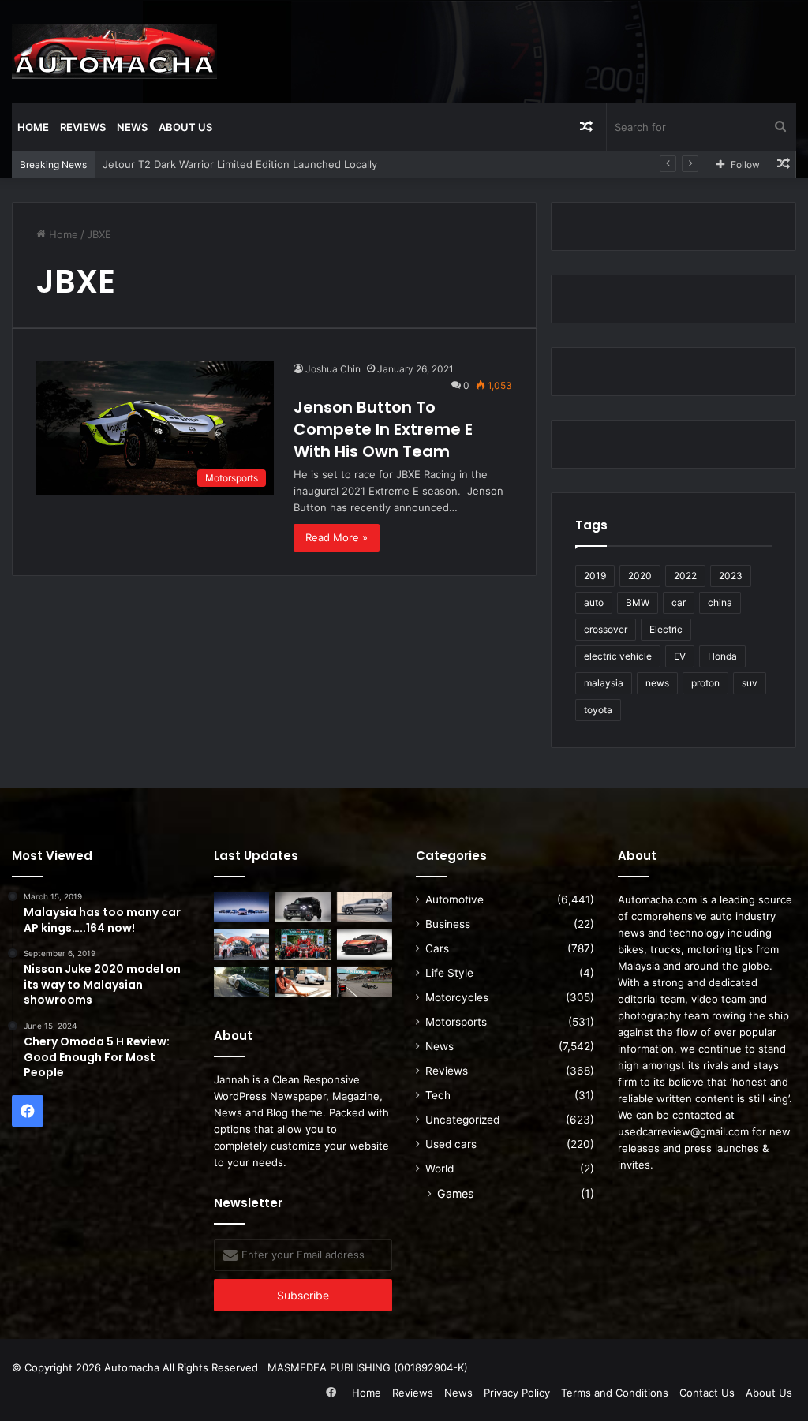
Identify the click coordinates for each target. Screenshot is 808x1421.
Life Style (449, 973)
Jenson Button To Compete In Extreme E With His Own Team (383, 429)
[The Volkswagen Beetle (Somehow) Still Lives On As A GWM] (303, 982)
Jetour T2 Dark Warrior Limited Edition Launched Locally (240, 164)
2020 (640, 575)
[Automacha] (114, 51)
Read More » (336, 537)
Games (455, 1193)
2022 (685, 575)
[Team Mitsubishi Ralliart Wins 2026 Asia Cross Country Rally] (303, 944)
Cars (437, 948)
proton (705, 683)
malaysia (603, 683)
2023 (731, 575)
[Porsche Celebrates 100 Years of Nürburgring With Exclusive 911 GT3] (241, 982)
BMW (637, 602)
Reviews (83, 127)
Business (447, 924)
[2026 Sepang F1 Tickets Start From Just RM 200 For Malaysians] (364, 982)
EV (680, 656)
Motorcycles (456, 997)
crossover (605, 629)
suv (750, 683)
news (657, 683)
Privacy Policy (517, 1392)
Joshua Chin (333, 369)
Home (33, 127)
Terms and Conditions (614, 1392)
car (678, 602)
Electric (666, 629)
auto (594, 602)
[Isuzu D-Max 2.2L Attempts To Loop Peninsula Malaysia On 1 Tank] (241, 944)
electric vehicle (618, 656)
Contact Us (707, 1392)
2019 (595, 575)
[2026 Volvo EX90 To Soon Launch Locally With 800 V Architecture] (364, 907)
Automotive (454, 899)
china (720, 602)
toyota (598, 710)
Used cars (451, 1144)
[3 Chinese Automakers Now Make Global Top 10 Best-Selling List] (241, 907)
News (132, 127)
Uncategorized (462, 1119)
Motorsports (456, 1021)
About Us (185, 127)
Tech (438, 1095)
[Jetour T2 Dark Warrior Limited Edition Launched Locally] (303, 907)
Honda (722, 656)
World (439, 1168)
